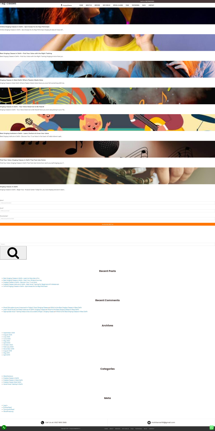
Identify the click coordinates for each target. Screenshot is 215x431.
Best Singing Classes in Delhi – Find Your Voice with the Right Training (26, 53)
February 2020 (8, 347)
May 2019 (6, 353)
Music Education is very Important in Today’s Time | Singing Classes (25, 307)
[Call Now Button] (4, 427)
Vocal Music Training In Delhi (13, 384)
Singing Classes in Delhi (11, 378)
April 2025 (6, 343)
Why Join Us (125, 428)
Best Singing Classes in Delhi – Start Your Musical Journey (22, 280)
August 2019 (7, 351)
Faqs (132, 428)
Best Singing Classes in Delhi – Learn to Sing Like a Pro (21, 278)
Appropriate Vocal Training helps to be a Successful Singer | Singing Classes (28, 311)
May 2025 (6, 341)
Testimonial (138, 428)
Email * (2, 208)
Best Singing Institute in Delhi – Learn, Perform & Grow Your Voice (24, 133)
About (111, 428)
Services (117, 428)
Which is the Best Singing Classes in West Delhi (66, 307)
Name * (2, 200)
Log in (5, 405)
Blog (145, 428)
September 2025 (9, 333)
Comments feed (8, 409)
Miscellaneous (8, 376)
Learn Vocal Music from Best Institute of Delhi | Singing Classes (24, 309)
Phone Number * (4, 216)
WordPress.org (8, 411)
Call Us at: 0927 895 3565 (56, 423)
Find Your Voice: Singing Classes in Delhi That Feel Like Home (23, 160)
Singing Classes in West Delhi (13, 380)
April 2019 (6, 355)
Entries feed (7, 407)
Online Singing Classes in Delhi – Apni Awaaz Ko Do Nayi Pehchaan (24, 27)
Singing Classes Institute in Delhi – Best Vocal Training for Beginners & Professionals (31, 284)
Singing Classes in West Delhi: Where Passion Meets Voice (21, 80)
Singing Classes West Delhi (12, 382)
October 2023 (8, 345)
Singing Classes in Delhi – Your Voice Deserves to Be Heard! (22, 107)
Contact (151, 428)
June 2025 (6, 339)
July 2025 (6, 337)
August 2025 (7, 335)
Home (106, 428)
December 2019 (8, 349)
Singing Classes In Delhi (9, 187)
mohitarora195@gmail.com (163, 423)
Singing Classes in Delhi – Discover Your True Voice (20, 282)
